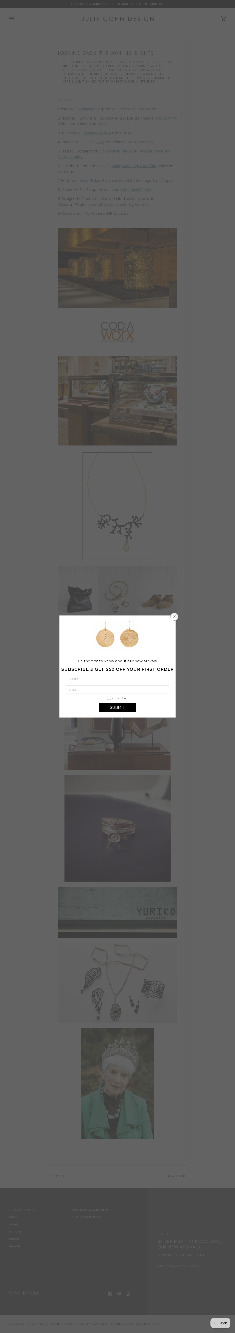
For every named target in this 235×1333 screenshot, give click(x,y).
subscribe (119, 698)
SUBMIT (117, 707)
